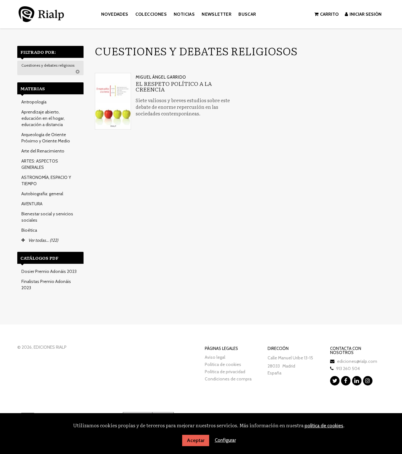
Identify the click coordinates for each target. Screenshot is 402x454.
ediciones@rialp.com (357, 361)
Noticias (184, 14)
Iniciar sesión (366, 14)
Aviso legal (215, 357)
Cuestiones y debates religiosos (48, 65)
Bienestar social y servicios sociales (47, 217)
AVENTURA (31, 204)
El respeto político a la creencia (174, 86)
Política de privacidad (225, 371)
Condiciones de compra (228, 379)
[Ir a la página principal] (41, 13)
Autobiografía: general (42, 194)
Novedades (114, 14)
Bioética (29, 230)
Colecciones (151, 14)
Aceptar (195, 440)
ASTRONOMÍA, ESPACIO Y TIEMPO (46, 180)
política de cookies (324, 426)
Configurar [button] (225, 440)
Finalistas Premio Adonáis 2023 (46, 285)
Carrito (329, 14)
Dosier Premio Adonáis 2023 (49, 271)
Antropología (33, 102)
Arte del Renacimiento (42, 151)
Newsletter (216, 14)
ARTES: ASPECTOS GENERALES (39, 164)
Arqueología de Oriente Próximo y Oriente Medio (45, 138)
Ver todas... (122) (42, 240)
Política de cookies (223, 364)
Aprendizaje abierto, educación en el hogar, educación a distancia (43, 118)
